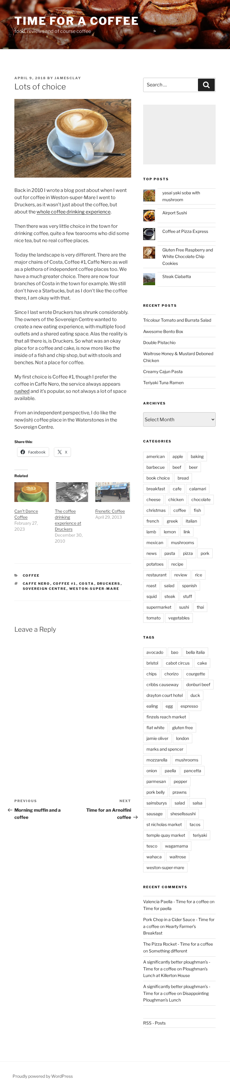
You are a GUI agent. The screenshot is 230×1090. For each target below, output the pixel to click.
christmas (156, 510)
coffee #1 (64, 583)
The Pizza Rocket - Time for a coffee (178, 944)
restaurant (156, 574)
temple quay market (165, 835)
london (182, 738)
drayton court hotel (164, 695)
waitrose (178, 856)
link (187, 531)
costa (86, 583)
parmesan (156, 781)
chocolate (201, 499)
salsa (197, 802)
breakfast (155, 488)
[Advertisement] (179, 134)
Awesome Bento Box (163, 331)
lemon (170, 531)
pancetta (192, 770)
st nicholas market (164, 824)
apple (177, 456)
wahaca (154, 856)
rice (198, 574)
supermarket (158, 607)
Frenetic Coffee (110, 511)
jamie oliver (157, 738)
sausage (154, 813)
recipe (177, 564)
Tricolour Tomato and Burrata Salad (177, 320)
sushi (184, 607)
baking (197, 456)
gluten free (182, 727)
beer (193, 467)
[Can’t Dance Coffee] (31, 492)
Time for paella (157, 908)
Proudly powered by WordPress (43, 1076)
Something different (168, 950)
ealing (152, 706)
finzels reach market (166, 716)
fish (197, 510)
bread (183, 477)
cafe (177, 488)
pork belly (155, 792)
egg (169, 706)
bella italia (195, 652)
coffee (31, 575)
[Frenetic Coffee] (112, 492)
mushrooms (182, 542)
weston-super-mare (94, 589)
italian (191, 520)
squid (151, 596)
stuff (187, 596)
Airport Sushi (174, 212)
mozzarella (156, 759)
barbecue (155, 467)
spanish (189, 585)
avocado (154, 652)
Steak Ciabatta (176, 276)
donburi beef (198, 684)
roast (151, 585)
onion (151, 770)
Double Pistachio (159, 342)
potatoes (155, 564)
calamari (197, 488)
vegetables (179, 617)
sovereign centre (44, 589)
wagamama (176, 845)
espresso (189, 706)
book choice (158, 477)
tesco (151, 845)
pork (205, 553)
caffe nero (36, 583)
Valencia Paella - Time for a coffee (176, 901)
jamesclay (68, 78)
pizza (188, 553)
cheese (153, 499)
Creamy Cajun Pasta (163, 371)
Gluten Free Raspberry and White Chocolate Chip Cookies (187, 256)
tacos (195, 824)
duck (195, 695)
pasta (169, 553)
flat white (155, 727)
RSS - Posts (154, 1022)
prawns (179, 792)
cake (202, 662)
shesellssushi (183, 813)
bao (174, 652)
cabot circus (178, 662)
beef (176, 467)
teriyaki (200, 835)
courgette (195, 673)
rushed (22, 391)
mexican (154, 542)
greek (172, 520)
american (155, 456)
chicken (176, 499)
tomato (153, 617)
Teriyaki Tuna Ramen (163, 382)
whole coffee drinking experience (74, 212)
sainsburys (156, 802)
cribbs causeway (162, 684)
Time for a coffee (76, 21)
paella (170, 770)
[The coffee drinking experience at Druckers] (72, 492)
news (151, 553)
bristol (152, 662)
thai (200, 607)
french (152, 520)
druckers (109, 583)
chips (151, 673)
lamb (151, 531)
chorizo (171, 673)
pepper (180, 781)
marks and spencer (164, 749)
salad (169, 585)
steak (169, 596)
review (180, 574)
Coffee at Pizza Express (185, 231)
